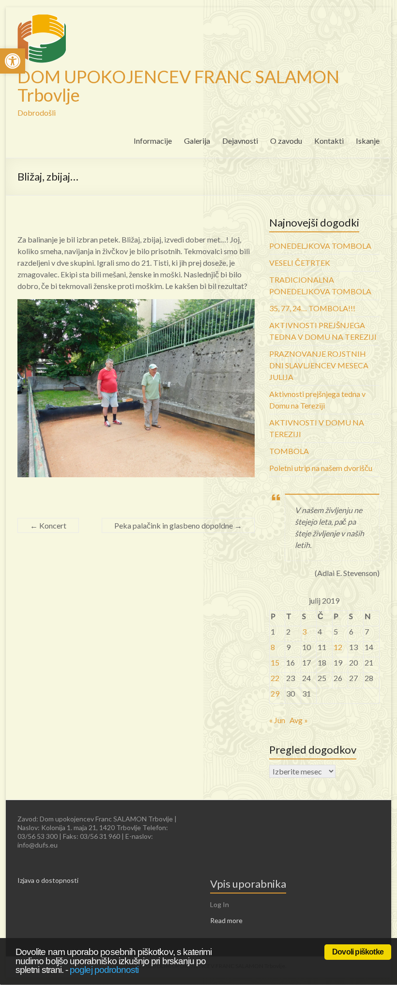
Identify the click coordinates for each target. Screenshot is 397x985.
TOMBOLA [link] (289, 450)
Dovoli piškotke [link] (357, 952)
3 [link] (304, 631)
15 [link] (275, 662)
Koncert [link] (48, 525)
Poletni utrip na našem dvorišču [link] (320, 467)
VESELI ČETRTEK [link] (299, 262)
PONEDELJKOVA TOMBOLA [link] (320, 245)
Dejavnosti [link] (240, 140)
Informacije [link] (153, 140)
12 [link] (338, 647)
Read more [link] (226, 920)
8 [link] (273, 647)
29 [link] (275, 693)
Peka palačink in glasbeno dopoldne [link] (178, 525)
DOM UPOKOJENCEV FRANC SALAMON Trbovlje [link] (178, 86)
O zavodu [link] (286, 140)
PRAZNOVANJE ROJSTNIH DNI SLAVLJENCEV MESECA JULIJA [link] (318, 365)
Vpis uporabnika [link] (248, 883)
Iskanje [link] (368, 140)
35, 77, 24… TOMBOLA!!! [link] (312, 308)
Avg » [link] (299, 720)
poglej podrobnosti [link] (104, 970)
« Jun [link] (277, 720)
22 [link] (275, 677)
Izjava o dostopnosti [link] (47, 880)
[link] (12, 61)
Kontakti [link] (329, 140)
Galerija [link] (197, 140)
